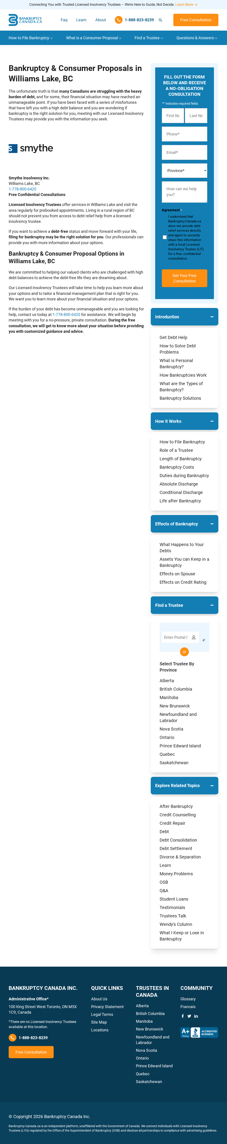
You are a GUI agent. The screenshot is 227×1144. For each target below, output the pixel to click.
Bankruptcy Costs (177, 467)
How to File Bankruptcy (182, 442)
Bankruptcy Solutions (180, 398)
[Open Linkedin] (196, 1016)
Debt (164, 831)
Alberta (167, 680)
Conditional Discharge (181, 492)
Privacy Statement (107, 1006)
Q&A (164, 890)
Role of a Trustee (176, 450)
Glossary (188, 999)
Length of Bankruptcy (181, 458)
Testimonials (172, 907)
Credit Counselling (178, 814)
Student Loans (174, 899)
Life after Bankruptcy (180, 500)
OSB (164, 882)
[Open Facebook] (182, 1016)
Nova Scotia (171, 729)
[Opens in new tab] (199, 1032)
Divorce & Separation (180, 857)
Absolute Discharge (179, 484)
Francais (188, 1006)
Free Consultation (195, 20)
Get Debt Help (173, 337)
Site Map (99, 1022)
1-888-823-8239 (33, 1037)
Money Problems (176, 873)
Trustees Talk (173, 916)
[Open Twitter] (189, 1016)
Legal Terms (102, 1014)
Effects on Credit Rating (183, 582)
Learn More (184, 4)
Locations (99, 1030)
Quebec (167, 754)
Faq (64, 20)
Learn (81, 20)
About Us (99, 999)
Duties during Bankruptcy (184, 475)
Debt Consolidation (178, 840)
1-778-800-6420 (22, 189)
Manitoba (169, 697)
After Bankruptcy (176, 806)
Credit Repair (172, 823)
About (100, 20)
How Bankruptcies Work (183, 375)
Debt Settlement (176, 848)
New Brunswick (175, 706)
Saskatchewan (174, 762)
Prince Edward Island (180, 745)
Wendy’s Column (176, 924)
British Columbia (176, 689)
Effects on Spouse (177, 573)
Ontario (167, 737)
